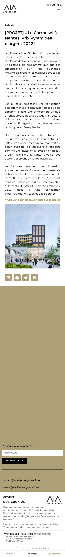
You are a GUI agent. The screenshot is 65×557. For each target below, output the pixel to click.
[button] (59, 11)
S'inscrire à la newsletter (18, 446)
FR (47, 4)
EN (53, 4)
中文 (59, 4)
